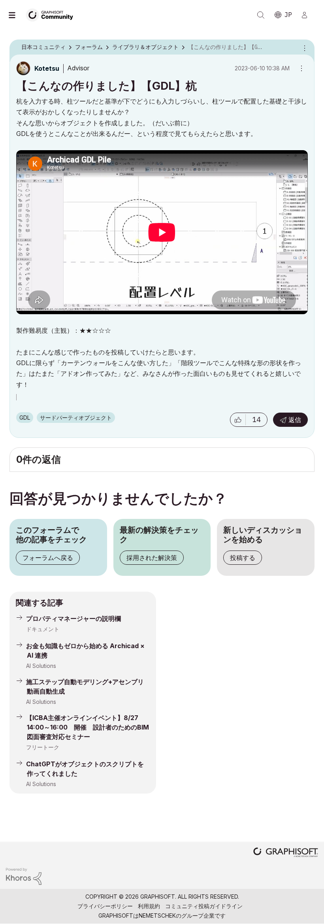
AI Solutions (41, 665)
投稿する (242, 558)
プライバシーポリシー (105, 906)
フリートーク (42, 747)
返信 (294, 420)
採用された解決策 (151, 558)
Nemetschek (157, 915)
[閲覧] (16, 15)
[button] (237, 419)
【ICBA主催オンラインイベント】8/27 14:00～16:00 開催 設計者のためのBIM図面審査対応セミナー (87, 727)
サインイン (308, 15)
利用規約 (149, 906)
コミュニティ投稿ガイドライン (204, 906)
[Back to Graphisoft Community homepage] (52, 14)
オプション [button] (303, 47)
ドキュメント (42, 629)
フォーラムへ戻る (48, 558)
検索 (261, 15)
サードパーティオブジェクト (76, 417)
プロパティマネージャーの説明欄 (73, 618)
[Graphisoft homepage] (285, 853)
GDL (24, 417)
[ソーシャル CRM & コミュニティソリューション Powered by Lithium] (23, 875)
